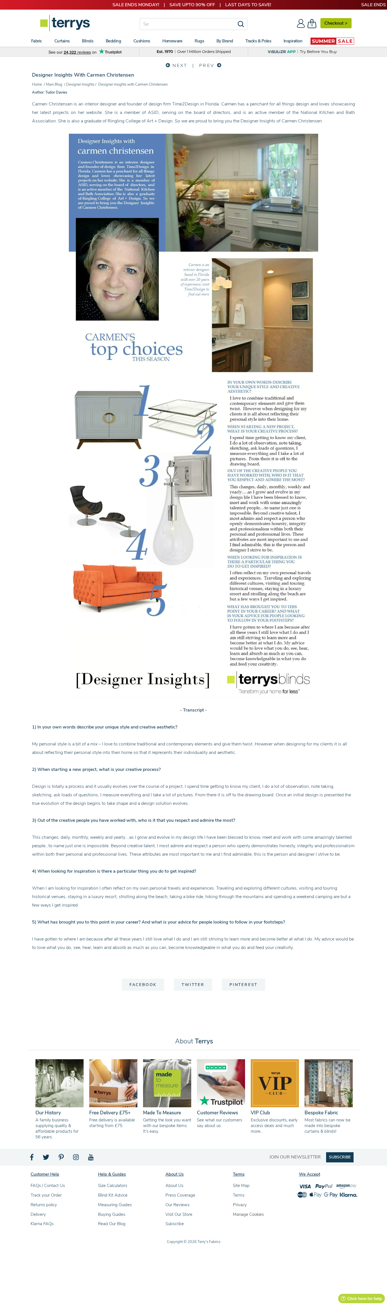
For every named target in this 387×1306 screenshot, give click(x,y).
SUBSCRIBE (340, 1157)
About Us (174, 1185)
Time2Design (185, 104)
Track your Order (46, 1195)
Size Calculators (112, 1185)
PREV (207, 65)
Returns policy (44, 1205)
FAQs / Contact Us (48, 1185)
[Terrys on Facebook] (32, 1159)
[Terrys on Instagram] (76, 1159)
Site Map (241, 1185)
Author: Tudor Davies (49, 92)
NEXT (179, 65)
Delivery (38, 1214)
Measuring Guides (115, 1205)
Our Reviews (177, 1205)
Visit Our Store (178, 1214)
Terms (238, 1195)
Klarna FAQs (42, 1224)
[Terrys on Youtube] (91, 1159)
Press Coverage (180, 1195)
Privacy (240, 1205)
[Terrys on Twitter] (46, 1159)
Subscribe (174, 1224)
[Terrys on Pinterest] (61, 1159)
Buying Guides (111, 1214)
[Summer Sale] (332, 41)
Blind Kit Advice (112, 1195)
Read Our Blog (112, 1224)
